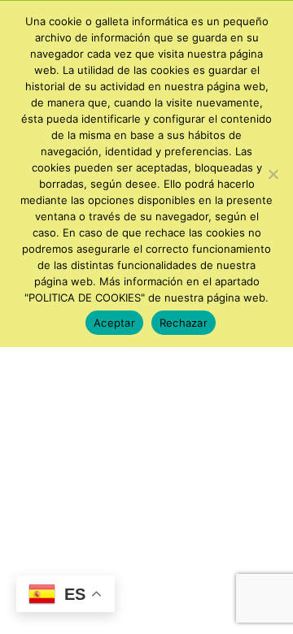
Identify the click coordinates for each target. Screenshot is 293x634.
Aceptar (114, 322)
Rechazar (184, 322)
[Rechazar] (273, 174)
